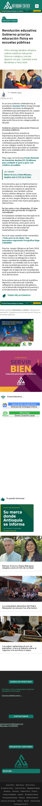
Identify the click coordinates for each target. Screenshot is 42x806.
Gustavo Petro (19, 106)
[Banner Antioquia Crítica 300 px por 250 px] (17, 346)
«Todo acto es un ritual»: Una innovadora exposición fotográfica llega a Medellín (20, 240)
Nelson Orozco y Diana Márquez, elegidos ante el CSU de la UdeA (18, 567)
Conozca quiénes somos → (12, 703)
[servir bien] (21, 391)
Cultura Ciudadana (9, 802)
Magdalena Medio (33, 796)
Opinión (20, 802)
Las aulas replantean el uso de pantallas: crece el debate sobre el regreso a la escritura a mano (19, 648)
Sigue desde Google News (24, 404)
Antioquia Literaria (31, 802)
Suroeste (15, 799)
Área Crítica (10, 793)
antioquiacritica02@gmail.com (11, 732)
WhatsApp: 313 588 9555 (9, 734)
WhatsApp (25, 413)
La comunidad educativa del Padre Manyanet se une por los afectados (19, 607)
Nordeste (7, 799)
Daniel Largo (16, 93)
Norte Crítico (30, 793)
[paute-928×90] (21, 12)
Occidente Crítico (7, 796)
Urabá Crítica (25, 799)
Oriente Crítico (20, 796)
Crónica (34, 799)
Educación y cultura (9, 21)
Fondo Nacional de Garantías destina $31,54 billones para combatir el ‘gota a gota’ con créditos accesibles (20, 161)
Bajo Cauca (20, 793)
